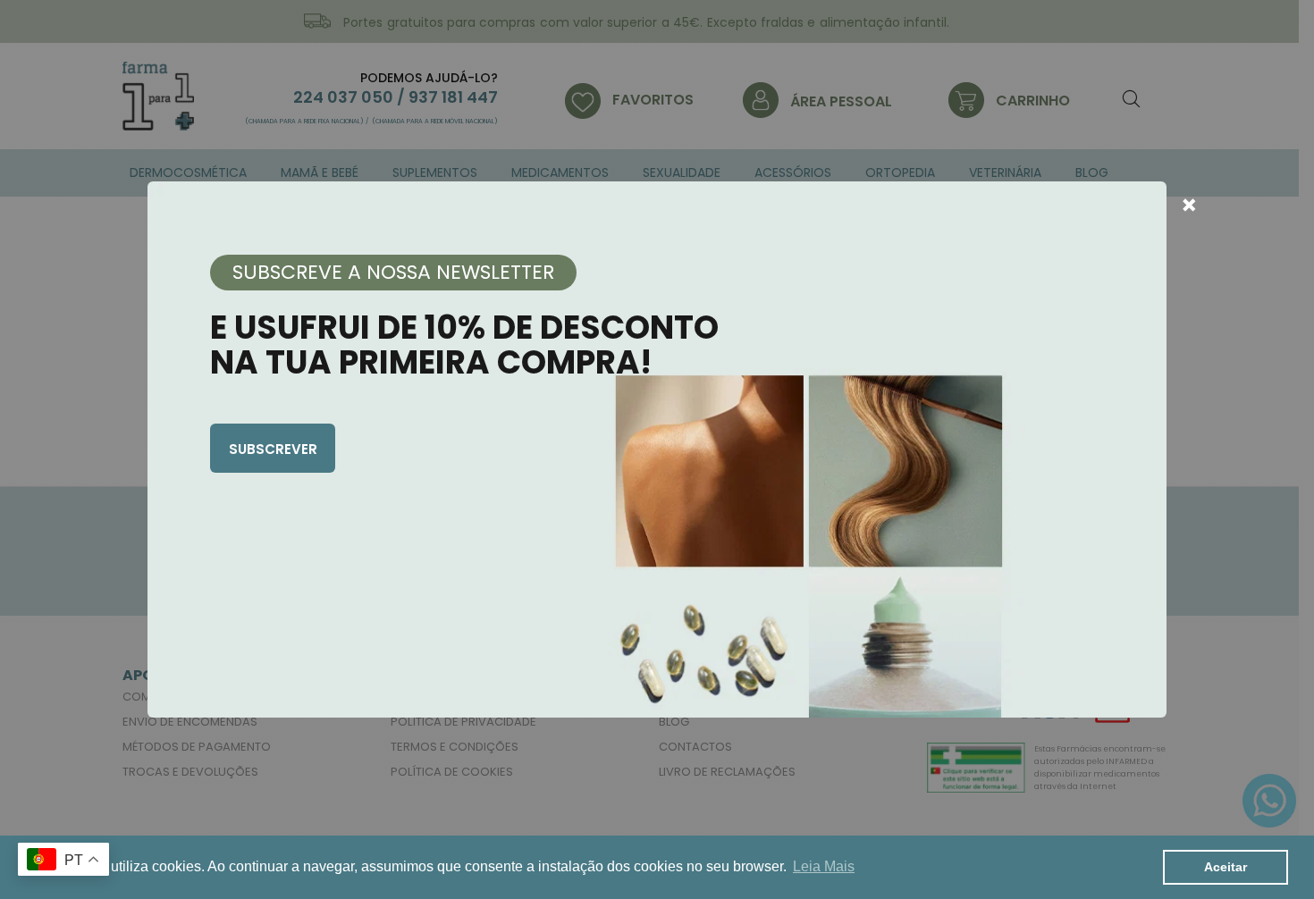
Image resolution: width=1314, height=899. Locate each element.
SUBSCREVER (273, 449)
